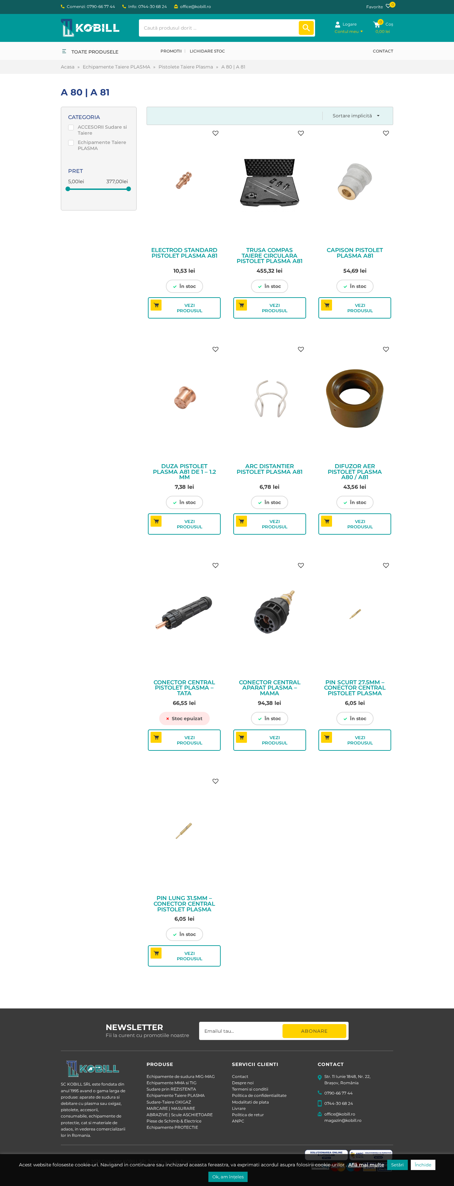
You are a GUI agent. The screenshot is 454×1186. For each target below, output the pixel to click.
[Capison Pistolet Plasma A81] (355, 183)
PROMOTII (171, 51)
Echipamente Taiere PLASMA (116, 67)
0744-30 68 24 (338, 1103)
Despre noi (243, 1082)
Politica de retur (248, 1114)
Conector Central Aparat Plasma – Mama (269, 688)
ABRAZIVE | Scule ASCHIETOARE (180, 1114)
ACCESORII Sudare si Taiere (102, 130)
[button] (215, 132)
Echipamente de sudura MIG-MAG (181, 1076)
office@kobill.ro (195, 6)
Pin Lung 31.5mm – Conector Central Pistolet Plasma (184, 903)
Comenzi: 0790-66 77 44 (91, 6)
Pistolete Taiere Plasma (186, 67)
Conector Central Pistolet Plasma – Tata (184, 688)
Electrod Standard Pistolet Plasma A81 (184, 253)
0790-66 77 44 (338, 1093)
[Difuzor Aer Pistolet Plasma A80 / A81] (355, 399)
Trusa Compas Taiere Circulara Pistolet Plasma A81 (269, 255)
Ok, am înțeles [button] (228, 1176)
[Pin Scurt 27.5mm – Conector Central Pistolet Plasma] (355, 615)
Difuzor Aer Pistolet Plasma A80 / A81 (355, 471)
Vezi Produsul (189, 308)
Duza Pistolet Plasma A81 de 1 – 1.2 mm (184, 471)
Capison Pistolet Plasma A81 (355, 253)
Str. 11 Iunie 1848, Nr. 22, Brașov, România (347, 1079)
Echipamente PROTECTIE (172, 1127)
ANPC (238, 1121)
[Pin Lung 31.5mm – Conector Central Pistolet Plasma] (184, 831)
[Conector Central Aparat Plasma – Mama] (269, 615)
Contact (240, 1076)
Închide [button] (423, 1164)
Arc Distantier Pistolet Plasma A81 (269, 469)
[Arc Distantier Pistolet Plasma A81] (269, 399)
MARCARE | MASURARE (171, 1108)
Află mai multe (366, 1165)
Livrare (239, 1108)
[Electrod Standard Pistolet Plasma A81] (184, 183)
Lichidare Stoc (207, 51)
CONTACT (383, 51)
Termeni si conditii (250, 1089)
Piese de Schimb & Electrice (174, 1121)
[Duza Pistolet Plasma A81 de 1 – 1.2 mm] (184, 399)
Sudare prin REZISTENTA (171, 1089)
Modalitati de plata (250, 1102)
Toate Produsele (94, 52)
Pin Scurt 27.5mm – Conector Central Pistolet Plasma (355, 688)
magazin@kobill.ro (343, 1120)
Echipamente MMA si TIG (171, 1082)
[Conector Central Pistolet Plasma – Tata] (184, 615)
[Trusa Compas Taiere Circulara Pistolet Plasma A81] (269, 183)
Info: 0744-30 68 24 (147, 6)
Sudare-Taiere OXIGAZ (169, 1102)
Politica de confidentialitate (259, 1095)
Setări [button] (397, 1164)
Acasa (67, 67)
